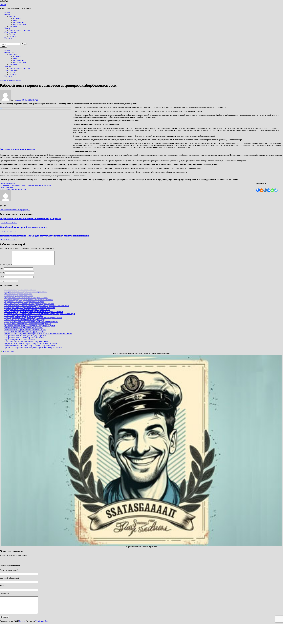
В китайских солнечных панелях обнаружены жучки (24, 332)
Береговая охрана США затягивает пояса (19, 340)
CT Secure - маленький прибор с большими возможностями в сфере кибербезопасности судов (39, 314)
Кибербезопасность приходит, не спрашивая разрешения (25, 292)
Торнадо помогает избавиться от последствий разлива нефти (27, 310)
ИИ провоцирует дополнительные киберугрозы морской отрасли (29, 304)
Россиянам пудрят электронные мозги (18, 296)
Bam (46, 621)
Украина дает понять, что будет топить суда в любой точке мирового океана (33, 318)
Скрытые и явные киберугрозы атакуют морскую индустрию (27, 324)
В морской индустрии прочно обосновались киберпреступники (28, 300)
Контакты (8, 38)
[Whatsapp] (272, 188)
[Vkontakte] (269, 188)
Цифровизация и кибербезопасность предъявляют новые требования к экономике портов (38, 334)
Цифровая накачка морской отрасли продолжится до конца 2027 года (30, 344)
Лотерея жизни (10, 32)
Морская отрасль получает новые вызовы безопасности (25, 330)
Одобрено (8, 14)
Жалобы (12, 16)
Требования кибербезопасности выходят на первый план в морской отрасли (33, 347)
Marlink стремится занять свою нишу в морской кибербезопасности (29, 346)
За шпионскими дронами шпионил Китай (20, 290)
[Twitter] (276, 188)
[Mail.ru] (265, 188)
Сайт (2, 277)
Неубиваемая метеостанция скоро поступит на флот (24, 302)
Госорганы (17, 18)
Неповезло (13, 36)
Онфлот (3, 5)
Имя (1, 268)
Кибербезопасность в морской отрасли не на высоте (24, 338)
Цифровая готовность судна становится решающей (23, 328)
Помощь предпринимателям (19, 30)
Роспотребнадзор (19, 24)
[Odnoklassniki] (261, 188)
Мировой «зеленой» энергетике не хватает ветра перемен (30, 218)
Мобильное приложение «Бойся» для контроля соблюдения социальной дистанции (44, 235)
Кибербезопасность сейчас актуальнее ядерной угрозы (25, 336)
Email (2, 273)
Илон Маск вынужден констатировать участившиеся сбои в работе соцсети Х (33, 312)
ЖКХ (15, 20)
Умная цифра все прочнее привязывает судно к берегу (24, 320)
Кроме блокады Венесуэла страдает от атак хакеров (23, 316)
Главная (7, 12)
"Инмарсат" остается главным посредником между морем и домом (29, 326)
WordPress (39, 621)
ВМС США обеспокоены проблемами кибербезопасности (26, 342)
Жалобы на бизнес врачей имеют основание (23, 227)
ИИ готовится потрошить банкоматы (18, 294)
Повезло (12, 34)
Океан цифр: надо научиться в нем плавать (17, 149)
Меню (4, 46)
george (18, 100)
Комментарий (6, 265)
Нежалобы (13, 26)
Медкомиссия (18, 22)
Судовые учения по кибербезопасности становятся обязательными (29, 308)
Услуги (7, 28)
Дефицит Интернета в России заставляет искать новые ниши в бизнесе (31, 322)
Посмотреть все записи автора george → (15, 210)
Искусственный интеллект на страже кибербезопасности (26, 298)
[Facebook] (258, 188)
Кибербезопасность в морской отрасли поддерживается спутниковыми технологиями (36, 306)
